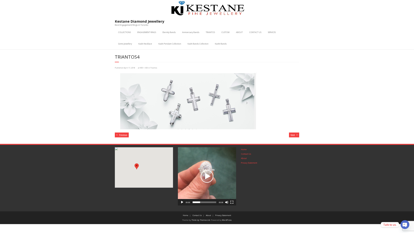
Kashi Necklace (145, 43)
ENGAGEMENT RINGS (146, 32)
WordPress (226, 220)
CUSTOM (225, 32)
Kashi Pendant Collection (169, 43)
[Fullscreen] (232, 202)
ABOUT (239, 32)
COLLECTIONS (124, 32)
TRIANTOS (210, 32)
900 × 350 (144, 68)
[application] (207, 176)
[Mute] (226, 202)
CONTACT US (255, 32)
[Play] (182, 202)
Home (244, 149)
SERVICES (272, 32)
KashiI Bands (221, 43)
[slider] (204, 202)
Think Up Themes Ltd (200, 220)
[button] (137, 166)
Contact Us (246, 154)
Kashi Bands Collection (198, 43)
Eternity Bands (169, 32)
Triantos (153, 68)
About (244, 158)
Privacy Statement (249, 162)
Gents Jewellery (125, 43)
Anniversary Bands (190, 32)
